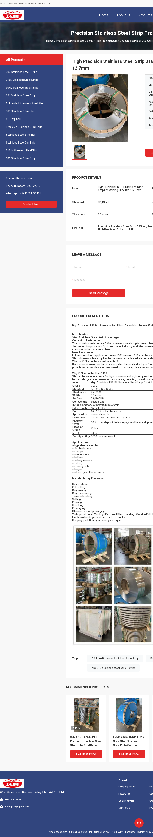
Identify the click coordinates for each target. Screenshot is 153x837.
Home (49, 40)
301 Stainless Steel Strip (21, 158)
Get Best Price (86, 754)
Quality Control (126, 801)
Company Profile (126, 786)
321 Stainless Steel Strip (21, 95)
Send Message (99, 293)
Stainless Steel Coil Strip (20, 142)
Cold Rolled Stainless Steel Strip (25, 103)
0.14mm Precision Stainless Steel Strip (115, 658)
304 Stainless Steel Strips (21, 71)
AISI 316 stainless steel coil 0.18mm (113, 667)
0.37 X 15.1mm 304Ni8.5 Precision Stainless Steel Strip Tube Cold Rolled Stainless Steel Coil (86, 741)
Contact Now (31, 204)
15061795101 (33, 185)
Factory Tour (124, 794)
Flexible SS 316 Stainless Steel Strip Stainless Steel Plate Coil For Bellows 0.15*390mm (128, 741)
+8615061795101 (30, 193)
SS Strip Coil (13, 119)
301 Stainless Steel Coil (20, 111)
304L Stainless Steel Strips (22, 87)
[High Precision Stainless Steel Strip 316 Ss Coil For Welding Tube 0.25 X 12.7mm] (86, 714)
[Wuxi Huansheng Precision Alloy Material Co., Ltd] (12, 14)
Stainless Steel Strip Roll (20, 134)
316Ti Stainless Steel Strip (22, 150)
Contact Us (124, 808)
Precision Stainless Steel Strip (74, 40)
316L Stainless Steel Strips (22, 79)
